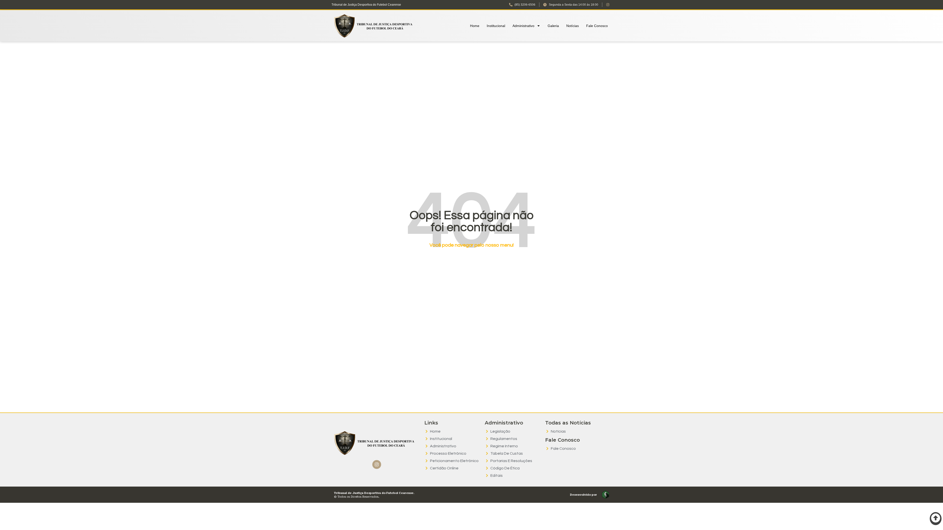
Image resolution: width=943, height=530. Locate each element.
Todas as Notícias (568, 423)
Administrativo (523, 26)
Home (474, 26)
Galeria (553, 26)
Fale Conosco (597, 26)
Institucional (496, 26)
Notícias (572, 26)
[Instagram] (376, 464)
